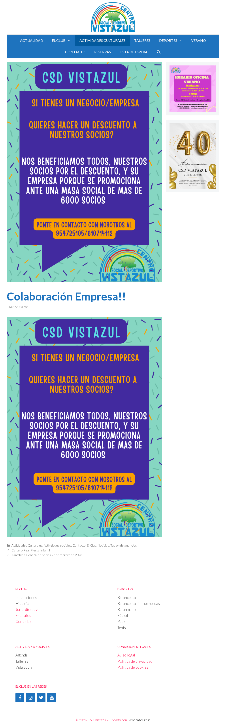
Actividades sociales (57, 545)
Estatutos (23, 615)
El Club (91, 545)
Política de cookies (132, 667)
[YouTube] (51, 697)
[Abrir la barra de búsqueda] (158, 52)
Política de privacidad (134, 661)
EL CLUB (59, 40)
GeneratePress (139, 720)
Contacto (79, 545)
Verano (198, 40)
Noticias (103, 545)
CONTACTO (75, 52)
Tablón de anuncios (123, 545)
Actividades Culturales (26, 545)
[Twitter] (41, 697)
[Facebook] (19, 697)
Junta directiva (27, 609)
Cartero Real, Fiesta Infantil (30, 550)
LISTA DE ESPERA (133, 52)
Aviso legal (126, 655)
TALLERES (142, 40)
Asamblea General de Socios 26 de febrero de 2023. (47, 555)
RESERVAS (102, 52)
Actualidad (31, 40)
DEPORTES (168, 40)
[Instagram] (30, 697)
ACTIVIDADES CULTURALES (102, 40)
